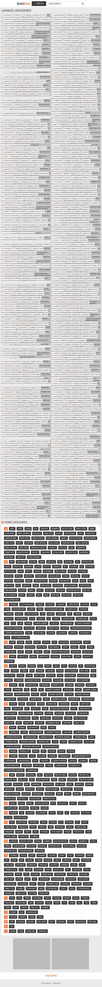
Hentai (56, 445)
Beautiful (29, 576)
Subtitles (33, 81)
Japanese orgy (91, 90)
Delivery (7, 270)
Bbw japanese (75, 116)
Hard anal (45, 718)
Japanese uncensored (32, 15)
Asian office (39, 190)
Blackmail (48, 571)
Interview (85, 207)
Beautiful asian (87, 345)
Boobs (28, 581)
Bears (65, 576)
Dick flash (30, 647)
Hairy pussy (10, 718)
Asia (71, 548)
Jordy (91, 737)
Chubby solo (71, 609)
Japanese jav (88, 285)
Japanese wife (8, 203)
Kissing (61, 751)
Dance (86, 642)
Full (45, 128)
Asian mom (30, 148)
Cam (20, 623)
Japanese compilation (61, 101)
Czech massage (27, 604)
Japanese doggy (93, 57)
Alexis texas (67, 529)
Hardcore (28, 723)
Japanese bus (8, 66)
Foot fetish (9, 675)
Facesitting (90, 666)
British (37, 571)
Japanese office (9, 190)
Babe (46, 595)
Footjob (73, 666)
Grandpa (79, 685)
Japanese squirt (70, 477)
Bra (18, 586)
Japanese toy (36, 319)
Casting (84, 604)
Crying (28, 623)
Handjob (31, 704)
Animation (75, 336)
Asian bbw (80, 141)
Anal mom (23, 548)
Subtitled (42, 81)
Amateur (44, 529)
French (15, 671)
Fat (80, 666)
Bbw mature (65, 581)
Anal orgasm (82, 543)
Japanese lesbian (53, 732)
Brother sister (74, 590)
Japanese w (75, 482)
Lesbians (52, 756)
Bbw (55, 124)
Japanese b (94, 32)
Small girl (14, 28)
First (14, 388)
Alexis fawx (58, 552)
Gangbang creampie (38, 511)
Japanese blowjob (27, 182)
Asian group (38, 229)
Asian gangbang (43, 94)
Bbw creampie (70, 586)
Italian (52, 728)
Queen (86, 19)
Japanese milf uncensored (80, 315)
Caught (19, 614)
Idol (42, 211)
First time (84, 671)
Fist (6, 671)
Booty (22, 595)
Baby (21, 571)
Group (7, 690)
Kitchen (52, 751)
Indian (12, 728)
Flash (29, 675)
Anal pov (96, 266)
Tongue (35, 105)
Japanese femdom (12, 747)
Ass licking (54, 543)
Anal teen (9, 543)
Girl (41, 690)
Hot (27, 709)
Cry (6, 623)
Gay (21, 685)
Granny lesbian (90, 690)
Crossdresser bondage (81, 628)
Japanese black (76, 68)
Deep (21, 652)
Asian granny (84, 302)
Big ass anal (55, 576)
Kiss (43, 751)
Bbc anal (75, 576)
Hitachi (13, 704)
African (29, 543)
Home (45, 709)
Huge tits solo (80, 718)
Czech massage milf (21, 638)
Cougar (51, 633)
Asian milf (24, 161)
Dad (54, 642)
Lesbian (13, 756)
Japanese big (36, 53)
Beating (96, 456)
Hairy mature (8, 124)
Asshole (52, 548)
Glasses (69, 694)
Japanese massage (67, 73)
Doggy (65, 647)
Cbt (69, 614)
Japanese (57, 77)
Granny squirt (8, 405)
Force (56, 666)
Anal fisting (81, 529)
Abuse (67, 452)
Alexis (58, 533)
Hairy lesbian (24, 718)
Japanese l (46, 413)
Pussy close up (95, 306)
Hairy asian (87, 257)
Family (48, 666)
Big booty (19, 581)
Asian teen (18, 15)
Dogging (8, 647)
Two (77, 362)
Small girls (86, 40)
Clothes (35, 178)
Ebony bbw (9, 661)
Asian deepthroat (88, 486)
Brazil (31, 590)
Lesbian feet (64, 756)
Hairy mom (20, 24)
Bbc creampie (10, 595)
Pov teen (35, 152)
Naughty (35, 366)
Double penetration (60, 652)
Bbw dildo (9, 586)
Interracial (33, 728)
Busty (40, 590)
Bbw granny (21, 562)
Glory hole (68, 690)
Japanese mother (51, 747)
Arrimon (55, 529)
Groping (8, 694)
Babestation (85, 586)
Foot (64, 666)
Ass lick (62, 548)
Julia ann (67, 732)
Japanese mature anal (25, 32)
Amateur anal (11, 538)
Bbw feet (26, 586)
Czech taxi (29, 628)
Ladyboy (23, 756)
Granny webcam (82, 694)
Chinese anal (74, 266)
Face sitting (83, 675)
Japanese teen (75, 742)
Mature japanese (32, 62)
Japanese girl (87, 49)
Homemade (64, 704)
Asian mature (15, 156)
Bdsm (42, 562)
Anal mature (41, 543)
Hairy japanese (76, 148)
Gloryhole (91, 685)
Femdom (32, 666)
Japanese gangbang (28, 94)
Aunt (81, 533)
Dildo (29, 642)
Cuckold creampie (83, 623)
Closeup (74, 306)
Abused (35, 552)
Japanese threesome (78, 494)
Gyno (34, 690)
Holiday (86, 96)
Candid (77, 614)
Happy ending (80, 73)
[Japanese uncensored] (26, 357)
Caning (50, 614)
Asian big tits (25, 499)
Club (7, 638)
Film (93, 671)
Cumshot (87, 614)
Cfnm (7, 609)
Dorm (12, 642)
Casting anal (68, 619)
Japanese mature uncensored (81, 28)
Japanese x (85, 482)
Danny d (38, 652)
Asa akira (9, 557)
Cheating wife (66, 623)
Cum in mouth (58, 36)
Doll (82, 647)
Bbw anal (68, 562)
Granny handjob (21, 694)
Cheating (8, 614)
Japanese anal (9, 40)
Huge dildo (70, 713)
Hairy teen (57, 426)
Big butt (68, 32)
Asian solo (90, 533)
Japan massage (27, 465)
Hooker (68, 718)
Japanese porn (33, 211)
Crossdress (85, 633)
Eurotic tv (23, 657)
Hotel (74, 709)
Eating (77, 657)
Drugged (18, 647)
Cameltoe (41, 628)
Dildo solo (87, 652)
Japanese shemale (63, 737)
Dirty (47, 652)
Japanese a (86, 370)
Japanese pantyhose (31, 747)
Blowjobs (85, 437)
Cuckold (13, 604)
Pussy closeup (94, 374)
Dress (28, 652)
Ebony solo (43, 657)
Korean (65, 77)
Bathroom (58, 586)
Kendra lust (25, 751)
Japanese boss (89, 199)
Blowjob (90, 567)
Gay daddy (23, 699)
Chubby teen (53, 628)
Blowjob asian (94, 169)
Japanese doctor (59, 244)
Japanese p (36, 120)
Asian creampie (92, 156)
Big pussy (49, 590)
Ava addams (70, 533)
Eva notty (88, 657)
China (40, 609)
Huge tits (35, 709)
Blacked (73, 567)
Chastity (8, 619)
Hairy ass (9, 723)
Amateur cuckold (38, 548)
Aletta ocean (75, 538)
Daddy (37, 642)
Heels (35, 718)
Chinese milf (19, 128)
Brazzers (18, 567)
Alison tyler (71, 552)
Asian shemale (34, 557)
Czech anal (39, 633)
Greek (46, 699)
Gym (26, 690)
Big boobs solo (40, 581)
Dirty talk (42, 647)
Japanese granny (59, 302)
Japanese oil (75, 261)
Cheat (28, 633)
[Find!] (82, 3)
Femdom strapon (32, 680)
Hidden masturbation (59, 709)
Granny (13, 685)
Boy (65, 567)
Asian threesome (41, 516)
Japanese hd (36, 49)
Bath (39, 595)
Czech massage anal (54, 609)
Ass (35, 529)
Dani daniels (54, 647)
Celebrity (61, 614)
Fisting (22, 666)
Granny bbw (74, 699)
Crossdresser (19, 609)
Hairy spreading (26, 244)
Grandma (17, 690)
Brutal (18, 576)
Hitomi (6, 503)
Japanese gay (36, 486)
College (65, 628)
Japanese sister (59, 473)
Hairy (6, 28)
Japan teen (86, 233)
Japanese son (41, 148)
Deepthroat (76, 642)
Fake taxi (50, 675)
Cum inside (62, 633)
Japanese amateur (36, 362)
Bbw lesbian (60, 571)
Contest (85, 128)
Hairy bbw (67, 723)
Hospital (39, 723)
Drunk (20, 642)
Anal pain (46, 552)
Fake (93, 675)
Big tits (47, 567)
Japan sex (92, 441)
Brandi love (41, 576)
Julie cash (89, 742)
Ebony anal (66, 657)
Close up (54, 623)
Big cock (72, 571)
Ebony (12, 657)
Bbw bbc (53, 581)
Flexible (8, 680)
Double (74, 647)
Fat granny (70, 675)
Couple (56, 240)
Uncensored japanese (78, 62)
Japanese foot (35, 388)
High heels (57, 718)
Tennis (36, 456)
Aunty (19, 543)
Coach (82, 173)
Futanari (18, 680)
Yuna (83, 57)
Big (82, 567)
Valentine (35, 413)
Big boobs (82, 571)
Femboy (24, 671)
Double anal (10, 652)
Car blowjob (40, 182)
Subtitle (56, 45)
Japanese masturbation (29, 19)
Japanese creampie (77, 156)
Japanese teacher (10, 36)
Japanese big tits (27, 473)
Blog (23, 3)
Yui (72, 53)
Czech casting (31, 614)
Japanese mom (59, 15)
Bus (17, 66)
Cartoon (83, 609)
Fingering (47, 680)
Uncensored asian (92, 85)
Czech (94, 604)
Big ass (33, 562)
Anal (12, 529)
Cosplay (50, 604)
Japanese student (25, 36)
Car (42, 614)
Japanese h (75, 57)
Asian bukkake (91, 190)
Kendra (71, 751)
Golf (89, 173)
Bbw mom (55, 595)
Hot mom (38, 713)
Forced (13, 666)
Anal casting (10, 548)
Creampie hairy (37, 249)
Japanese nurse (34, 323)
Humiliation (82, 713)
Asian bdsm (37, 426)
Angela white (38, 538)
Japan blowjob (94, 298)
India (44, 728)
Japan (87, 15)
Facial (59, 671)
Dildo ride (76, 652)
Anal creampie (24, 533)
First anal (20, 186)
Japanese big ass (20, 141)
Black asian (94, 68)
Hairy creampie (43, 28)
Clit (13, 623)
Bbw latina (45, 586)
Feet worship (83, 680)
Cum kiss (73, 633)
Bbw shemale (10, 590)
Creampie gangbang (10, 511)
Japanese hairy (76, 285)
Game (78, 690)
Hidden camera (26, 713)
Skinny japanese (88, 261)
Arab (20, 529)
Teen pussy (83, 306)
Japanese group (59, 349)
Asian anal (20, 261)
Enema (33, 657)
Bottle (94, 96)
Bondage (56, 567)
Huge (19, 723)
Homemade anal (53, 723)
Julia (55, 742)
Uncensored (8, 15)
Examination (75, 270)
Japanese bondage (77, 388)
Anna (17, 434)
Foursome (58, 680)
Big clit (85, 576)
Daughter (64, 642)
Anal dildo (24, 538)
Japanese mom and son (74, 15)
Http (44, 15)
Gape (44, 694)
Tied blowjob (37, 400)
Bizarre (93, 384)
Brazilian (66, 595)
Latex (32, 756)
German (69, 685)
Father (20, 675)
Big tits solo (10, 571)
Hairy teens (95, 490)
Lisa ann (41, 756)
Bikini (36, 586)
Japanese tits (88, 53)
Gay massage (88, 699)
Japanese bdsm (64, 124)
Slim (84, 409)
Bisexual (8, 576)
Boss (5, 441)
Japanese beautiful (37, 161)
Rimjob (6, 298)
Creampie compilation (28, 353)
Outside (24, 409)
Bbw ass (60, 590)
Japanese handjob (68, 45)
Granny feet (10, 699)
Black (38, 567)
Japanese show (35, 494)
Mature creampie (9, 32)
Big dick (22, 590)
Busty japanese (39, 349)
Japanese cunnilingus (40, 173)
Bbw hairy (78, 595)
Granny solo (57, 685)
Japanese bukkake (10, 90)
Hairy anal (17, 709)
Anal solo (48, 533)
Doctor (45, 323)
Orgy (55, 90)
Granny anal (31, 685)
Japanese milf (58, 165)
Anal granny (52, 538)
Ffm (32, 671)
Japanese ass (75, 109)
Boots (28, 571)
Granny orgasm (55, 694)
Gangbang (45, 685)
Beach (7, 567)
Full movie (20, 148)
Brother (8, 581)
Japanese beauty (92, 289)
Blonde (30, 595)
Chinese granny (41, 623)
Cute (32, 619)
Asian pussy (36, 133)
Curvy (93, 619)
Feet (40, 666)
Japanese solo (58, 19)
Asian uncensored (77, 85)
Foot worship (71, 671)
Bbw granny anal (12, 600)
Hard (7, 709)
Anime (56, 336)
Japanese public (37, 306)
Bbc (59, 562)
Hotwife (49, 713)
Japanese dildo (37, 165)
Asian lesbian (23, 552)
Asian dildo (75, 105)
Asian (6, 156)
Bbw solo (51, 562)
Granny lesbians (59, 699)
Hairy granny (10, 713)
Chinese (56, 266)
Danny (90, 647)
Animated (81, 456)
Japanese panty (37, 101)
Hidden (40, 704)
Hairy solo (85, 704)
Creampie (60, 604)
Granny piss (35, 699)
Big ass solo (88, 562)
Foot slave (70, 680)
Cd (49, 619)
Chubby (31, 609)
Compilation (8, 310)
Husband (59, 713)
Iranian (22, 728)
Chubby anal (82, 619)
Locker (78, 53)
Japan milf (92, 73)
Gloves (35, 694)
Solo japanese (45, 19)
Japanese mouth (89, 36)
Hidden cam (51, 704)
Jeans (63, 742)
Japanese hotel (38, 430)
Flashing (50, 671)
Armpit (64, 538)
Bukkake (28, 567)
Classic (41, 619)
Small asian (87, 137)
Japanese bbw (58, 141)
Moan (73, 490)
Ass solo (37, 533)
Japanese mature (59, 195)
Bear (75, 581)
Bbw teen (86, 590)
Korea (35, 751)
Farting (40, 671)
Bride (83, 581)
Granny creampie (53, 690)
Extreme (55, 657)
